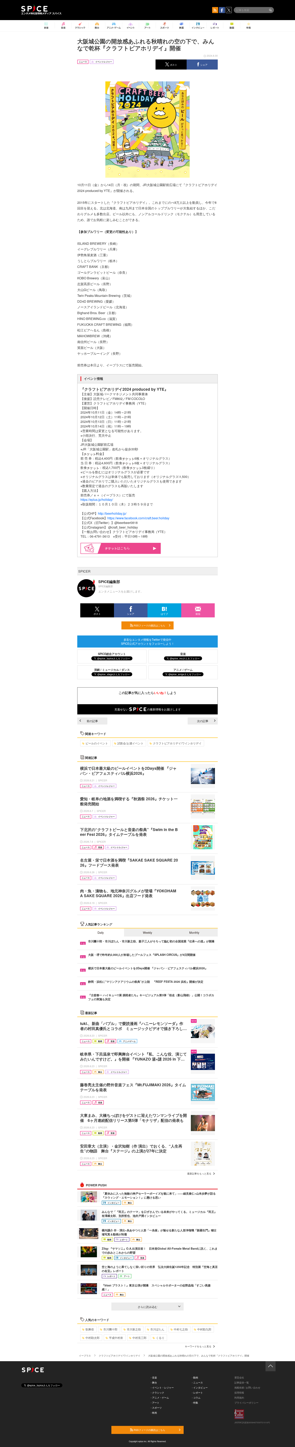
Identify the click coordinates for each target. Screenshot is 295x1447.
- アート (155, 1402)
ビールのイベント (96, 743)
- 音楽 (154, 1377)
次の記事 (202, 721)
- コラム (196, 1397)
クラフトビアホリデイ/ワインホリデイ (177, 743)
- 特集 (195, 1402)
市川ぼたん (157, 1329)
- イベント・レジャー (162, 1387)
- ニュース (197, 1382)
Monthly (194, 933)
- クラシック (157, 1392)
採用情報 (239, 1392)
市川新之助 (134, 1329)
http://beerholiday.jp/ (112, 513)
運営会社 (239, 1377)
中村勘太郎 (92, 1338)
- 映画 (154, 1412)
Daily (101, 933)
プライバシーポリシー (246, 1402)
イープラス (85, 1355)
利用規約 (239, 1397)
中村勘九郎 (204, 1329)
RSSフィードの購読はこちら (149, 625)
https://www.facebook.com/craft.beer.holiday (138, 518)
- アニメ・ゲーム (160, 1397)
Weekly (147, 933)
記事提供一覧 (241, 1382)
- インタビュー (200, 1387)
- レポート (197, 1392)
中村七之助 (181, 1329)
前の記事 (92, 721)
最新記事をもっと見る (199, 1173)
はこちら (123, 548)
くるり (160, 1338)
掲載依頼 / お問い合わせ (247, 1387)
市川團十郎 (110, 1329)
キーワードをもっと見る (198, 1346)
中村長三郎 (139, 1338)
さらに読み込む (147, 1307)
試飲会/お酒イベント (130, 743)
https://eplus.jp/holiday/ (96, 499)
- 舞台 (154, 1382)
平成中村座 (116, 1338)
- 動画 (195, 1377)
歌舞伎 (89, 1329)
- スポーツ (156, 1407)
